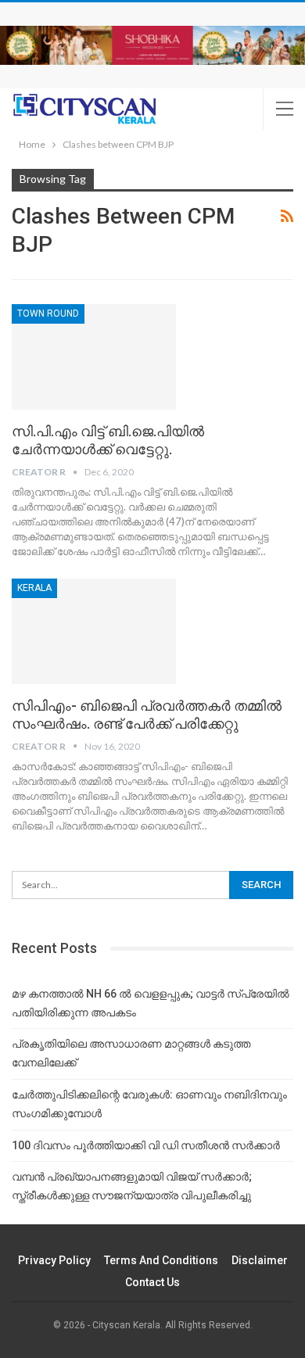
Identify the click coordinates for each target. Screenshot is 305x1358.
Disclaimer (259, 1260)
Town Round (48, 313)
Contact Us (152, 1282)
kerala (34, 587)
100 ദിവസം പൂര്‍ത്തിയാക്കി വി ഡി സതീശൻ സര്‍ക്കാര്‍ (146, 1145)
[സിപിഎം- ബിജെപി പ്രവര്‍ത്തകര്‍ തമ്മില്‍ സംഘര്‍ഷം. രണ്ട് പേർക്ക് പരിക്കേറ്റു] (94, 631)
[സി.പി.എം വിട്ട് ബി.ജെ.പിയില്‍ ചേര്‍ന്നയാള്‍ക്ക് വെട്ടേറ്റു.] (94, 356)
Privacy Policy (54, 1260)
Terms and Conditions (161, 1260)
